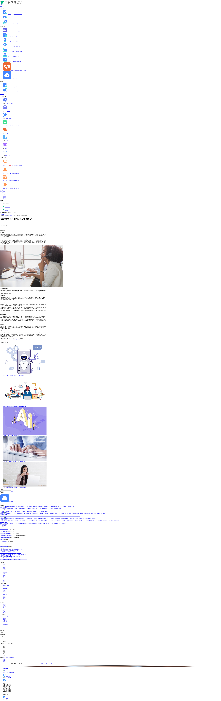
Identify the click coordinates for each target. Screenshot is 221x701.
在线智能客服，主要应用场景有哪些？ (8, 551)
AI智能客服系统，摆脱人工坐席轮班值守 (11, 435)
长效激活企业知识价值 (17, 41)
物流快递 (8, 133)
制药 (14, 125)
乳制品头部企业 (3, 523)
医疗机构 (7, 125)
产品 (1, 6)
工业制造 (7, 118)
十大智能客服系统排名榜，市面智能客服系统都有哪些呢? (14, 487)
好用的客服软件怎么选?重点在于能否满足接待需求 (10, 554)
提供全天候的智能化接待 (21, 70)
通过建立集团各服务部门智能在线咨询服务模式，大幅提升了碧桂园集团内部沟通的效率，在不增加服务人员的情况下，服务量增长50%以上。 (34, 508)
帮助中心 (4, 619)
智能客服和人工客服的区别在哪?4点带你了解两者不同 (14, 461)
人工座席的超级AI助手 (15, 56)
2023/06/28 (19, 553)
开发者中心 (5, 622)
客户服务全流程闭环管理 (14, 173)
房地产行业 (9, 140)
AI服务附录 (5, 620)
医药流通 (11, 125)
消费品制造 (11, 118)
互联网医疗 (18, 125)
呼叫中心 (9, 14)
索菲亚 (1, 520)
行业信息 (4, 196)
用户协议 (4, 660)
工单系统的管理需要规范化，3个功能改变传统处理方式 (11, 559)
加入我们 (4, 198)
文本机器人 (10, 36)
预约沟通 (7, 698)
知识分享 (4, 609)
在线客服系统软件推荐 (5, 537)
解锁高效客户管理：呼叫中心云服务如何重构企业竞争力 (14, 406)
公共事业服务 (7, 155)
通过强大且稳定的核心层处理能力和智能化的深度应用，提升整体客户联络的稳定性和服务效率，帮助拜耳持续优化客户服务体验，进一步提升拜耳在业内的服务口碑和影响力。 (40, 506)
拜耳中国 (2, 506)
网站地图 (4, 661)
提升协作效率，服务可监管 (17, 87)
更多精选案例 (3, 525)
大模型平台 (5, 580)
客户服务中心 (5, 173)
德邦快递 (2, 511)
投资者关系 (2, 191)
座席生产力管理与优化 (16, 46)
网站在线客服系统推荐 (5, 533)
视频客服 (4, 568)
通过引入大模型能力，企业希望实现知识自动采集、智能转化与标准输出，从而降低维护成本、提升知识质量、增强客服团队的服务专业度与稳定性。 (37, 523)
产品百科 (4, 611)
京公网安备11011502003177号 (9, 657)
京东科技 (2, 516)
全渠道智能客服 (6, 188)
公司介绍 (4, 194)
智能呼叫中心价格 (4, 546)
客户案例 (2, 190)
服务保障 (4, 618)
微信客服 (4, 567)
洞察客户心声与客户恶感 (17, 51)
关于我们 (2, 192)
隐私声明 (4, 659)
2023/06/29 (21, 549)
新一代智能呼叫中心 (18, 14)
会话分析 (9, 51)
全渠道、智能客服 (17, 19)
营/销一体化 (5, 165)
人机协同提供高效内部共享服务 (15, 180)
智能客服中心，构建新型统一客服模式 (12, 339)
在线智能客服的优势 (28, 339)
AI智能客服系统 (3, 541)
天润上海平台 (7, 210)
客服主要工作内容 (4, 555)
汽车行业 (8, 111)
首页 (1, 4)
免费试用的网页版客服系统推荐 (6, 535)
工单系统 (9, 87)
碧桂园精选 (2, 508)
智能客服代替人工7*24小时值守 (15, 188)
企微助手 (9, 91)
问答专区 (4, 610)
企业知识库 (10, 41)
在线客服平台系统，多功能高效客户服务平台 (9, 549)
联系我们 (4, 197)
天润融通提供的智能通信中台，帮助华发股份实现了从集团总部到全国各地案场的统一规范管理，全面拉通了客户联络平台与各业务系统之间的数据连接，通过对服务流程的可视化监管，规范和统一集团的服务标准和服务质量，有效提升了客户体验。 (55, 513)
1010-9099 (9, 677)
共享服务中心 (5, 180)
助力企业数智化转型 (4, 503)
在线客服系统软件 (4, 529)
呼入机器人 (13, 70)
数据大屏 (9, 61)
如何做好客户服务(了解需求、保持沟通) (8, 553)
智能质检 (9, 46)
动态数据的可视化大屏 (16, 61)
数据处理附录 (5, 621)
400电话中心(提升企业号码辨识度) (7, 557)
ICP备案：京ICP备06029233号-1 (46, 663)
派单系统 (4, 581)
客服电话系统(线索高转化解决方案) (7, 550)
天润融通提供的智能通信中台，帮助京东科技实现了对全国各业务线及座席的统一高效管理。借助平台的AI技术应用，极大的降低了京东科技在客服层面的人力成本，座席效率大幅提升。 (42, 516)
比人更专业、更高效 (16, 36)
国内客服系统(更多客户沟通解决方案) (8, 556)
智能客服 (11, 501)
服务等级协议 (5, 616)
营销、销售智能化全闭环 (17, 165)
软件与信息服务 (10, 103)
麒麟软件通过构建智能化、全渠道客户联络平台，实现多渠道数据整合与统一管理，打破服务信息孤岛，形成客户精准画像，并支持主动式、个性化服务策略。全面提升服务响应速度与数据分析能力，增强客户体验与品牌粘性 (50, 518)
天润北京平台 (7, 207)
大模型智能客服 (3, 531)
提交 (12, 491)
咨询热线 (8, 676)
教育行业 (7, 148)
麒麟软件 (2, 518)
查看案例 (2, 507)
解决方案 (2, 94)
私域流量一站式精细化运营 (17, 91)
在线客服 (9, 19)
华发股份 (2, 513)
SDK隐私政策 (5, 624)
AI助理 (9, 56)
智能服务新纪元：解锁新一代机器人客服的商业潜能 (13, 375)
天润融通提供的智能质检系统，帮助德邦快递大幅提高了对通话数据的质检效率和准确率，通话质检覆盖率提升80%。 (28, 511)
